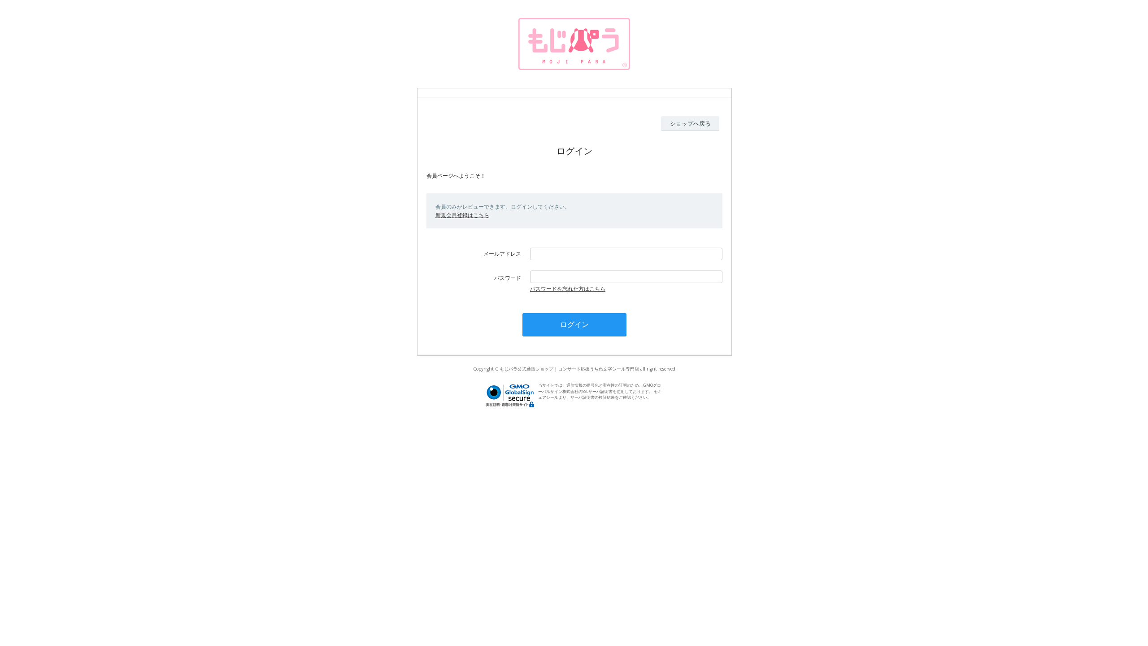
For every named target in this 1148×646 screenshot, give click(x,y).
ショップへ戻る (690, 123)
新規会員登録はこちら (462, 215)
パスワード (507, 278)
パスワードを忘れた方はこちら (567, 288)
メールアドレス (502, 254)
